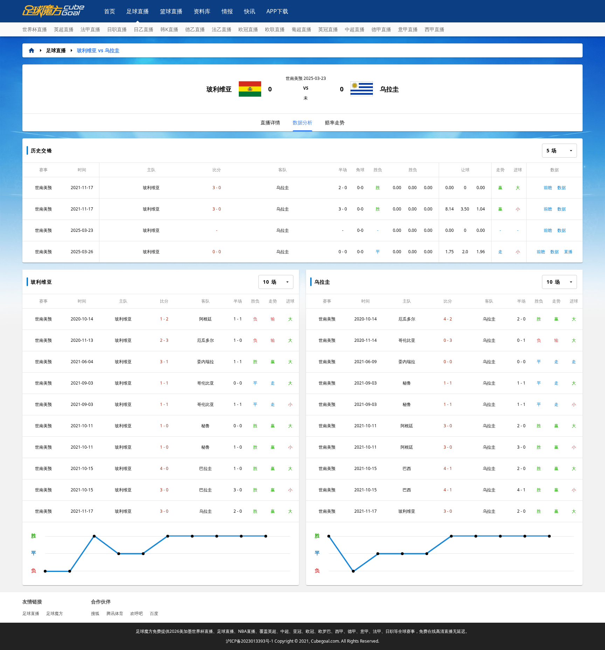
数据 (561, 188)
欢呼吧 (136, 613)
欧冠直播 (248, 29)
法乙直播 (221, 29)
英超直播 (64, 29)
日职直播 (117, 29)
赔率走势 (335, 122)
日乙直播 (143, 29)
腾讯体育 (114, 613)
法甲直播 (90, 29)
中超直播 (354, 29)
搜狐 (95, 613)
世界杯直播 (34, 29)
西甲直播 (434, 29)
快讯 (249, 11)
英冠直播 (328, 29)
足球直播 (137, 11)
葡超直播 (301, 29)
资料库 (202, 11)
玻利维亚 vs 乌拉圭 (98, 50)
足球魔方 (54, 613)
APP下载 (277, 11)
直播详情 (270, 122)
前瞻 (548, 188)
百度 (154, 613)
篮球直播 (171, 11)
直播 (568, 252)
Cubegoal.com (325, 641)
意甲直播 (408, 29)
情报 (227, 11)
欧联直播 (275, 29)
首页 (109, 11)
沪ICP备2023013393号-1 (249, 641)
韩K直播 (169, 29)
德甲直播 (381, 29)
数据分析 (302, 122)
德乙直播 (195, 29)
